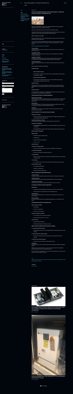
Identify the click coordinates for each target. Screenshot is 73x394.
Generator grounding (36, 259)
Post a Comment (36, 311)
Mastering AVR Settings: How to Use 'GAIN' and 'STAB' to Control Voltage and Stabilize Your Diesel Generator (48, 308)
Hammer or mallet (36, 142)
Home (26, 5)
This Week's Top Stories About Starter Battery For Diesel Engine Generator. (7, 72)
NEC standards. (46, 217)
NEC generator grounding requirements (25, 17)
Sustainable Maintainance (36, 3)
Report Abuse (4, 99)
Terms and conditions (5, 59)
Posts (4, 4)
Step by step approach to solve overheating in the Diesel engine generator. (7, 69)
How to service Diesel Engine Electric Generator (6, 75)
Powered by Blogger (44, 385)
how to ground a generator (25, 15)
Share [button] (32, 258)
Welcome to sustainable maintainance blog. (5, 61)
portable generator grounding (25, 18)
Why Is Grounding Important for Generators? (40, 46)
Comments (5, 5)
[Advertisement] (48, 276)
